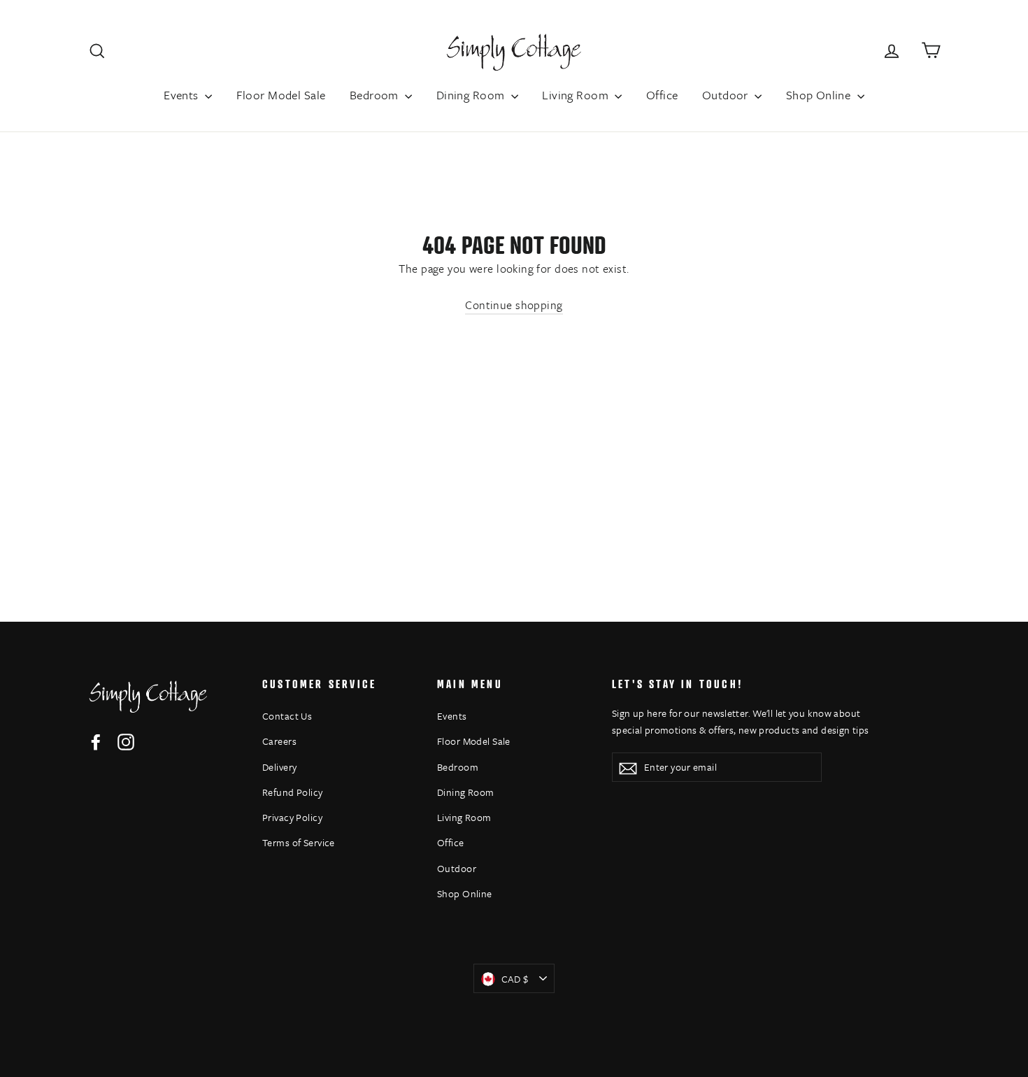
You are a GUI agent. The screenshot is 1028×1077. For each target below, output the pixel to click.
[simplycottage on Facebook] (95, 741)
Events (182, 95)
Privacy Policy (292, 817)
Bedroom (375, 95)
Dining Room (472, 95)
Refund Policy (292, 792)
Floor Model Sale (281, 95)
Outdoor (726, 95)
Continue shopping (513, 305)
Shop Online (820, 95)
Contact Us (287, 715)
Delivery (279, 766)
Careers (279, 741)
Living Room (576, 95)
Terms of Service (298, 842)
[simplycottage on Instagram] (125, 741)
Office (662, 95)
